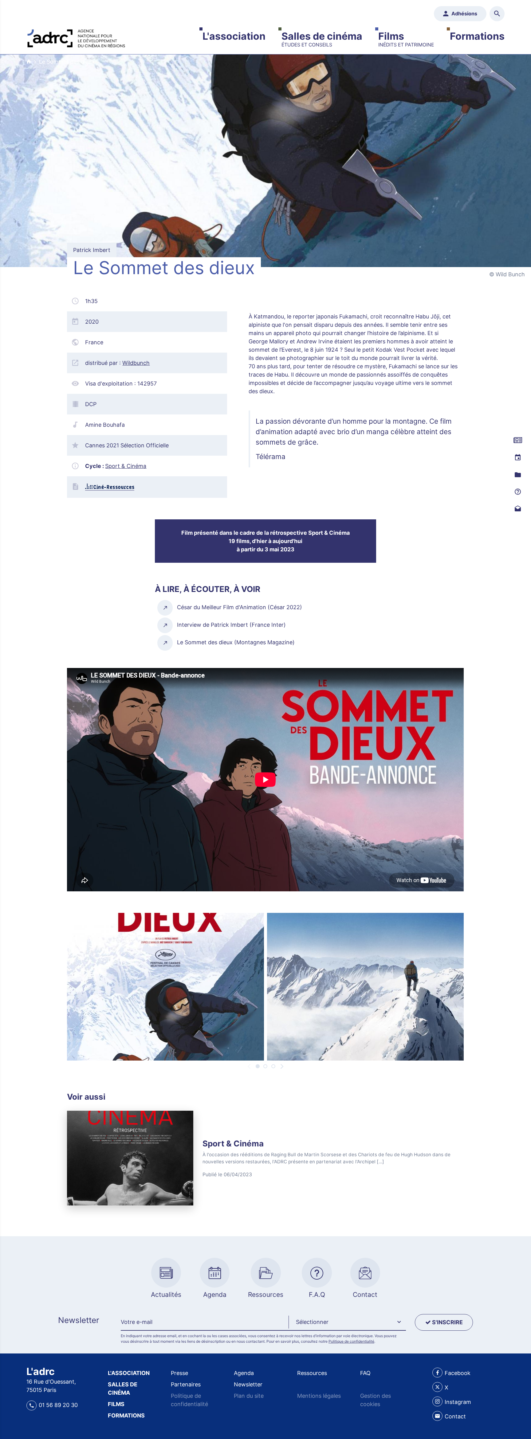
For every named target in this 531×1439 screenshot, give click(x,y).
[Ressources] (518, 475)
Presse (179, 1373)
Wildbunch (136, 363)
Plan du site (249, 1396)
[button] (347, 1322)
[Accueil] (76, 37)
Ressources (312, 1373)
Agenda (244, 1373)
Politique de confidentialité (351, 1341)
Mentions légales (319, 1396)
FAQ (365, 1373)
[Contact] (518, 509)
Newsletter (248, 1384)
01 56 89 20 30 (58, 1405)
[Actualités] (518, 440)
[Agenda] (518, 457)
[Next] (281, 1066)
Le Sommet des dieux (67, 61)
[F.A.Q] (518, 492)
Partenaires (186, 1384)
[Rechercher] (497, 13)
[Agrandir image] (165, 987)
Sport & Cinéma (125, 466)
